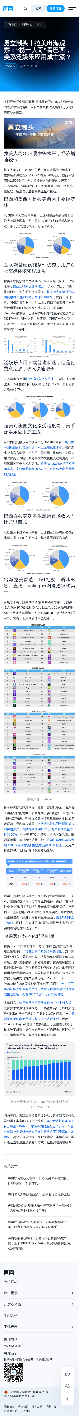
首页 (14, 24)
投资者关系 (10, 1410)
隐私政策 (9, 1406)
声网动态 (10, 66)
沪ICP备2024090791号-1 (19, 1396)
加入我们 (26, 1410)
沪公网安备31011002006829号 (29, 1392)
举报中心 (50, 1406)
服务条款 (37, 1406)
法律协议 (23, 1406)
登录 (39, 8)
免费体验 (55, 8)
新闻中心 (26, 24)
